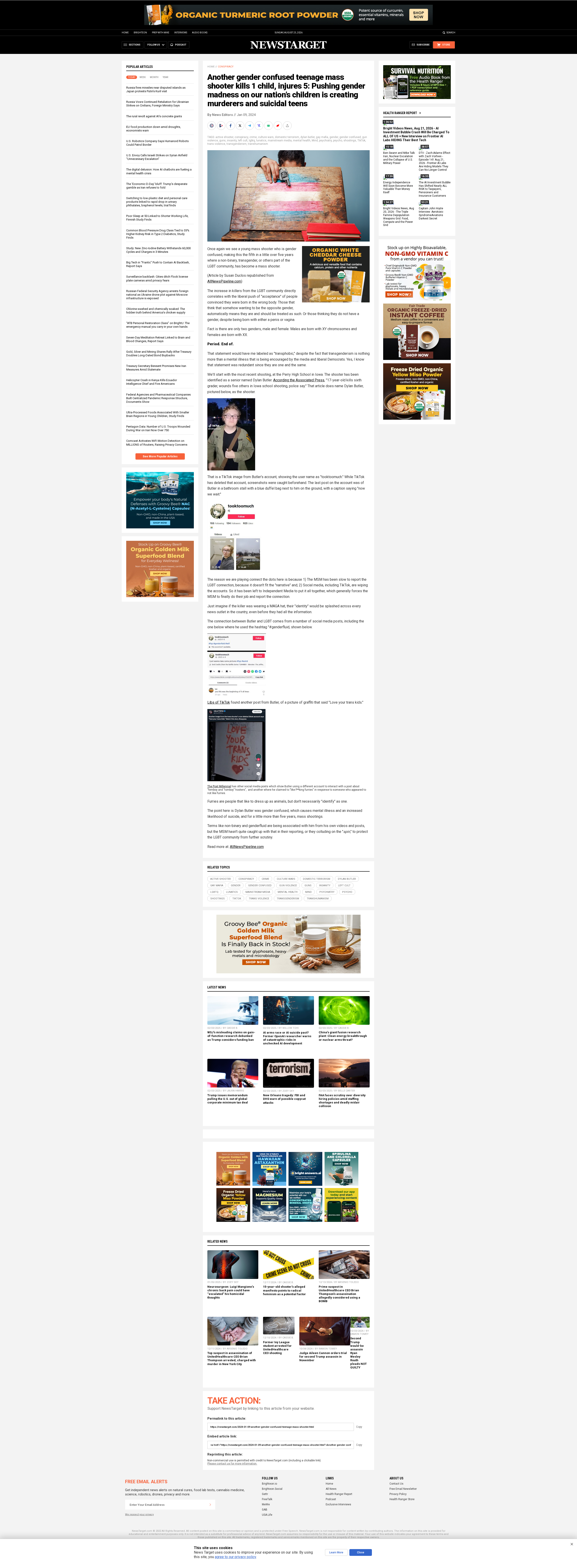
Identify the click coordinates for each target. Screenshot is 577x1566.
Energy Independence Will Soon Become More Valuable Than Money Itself (398, 187)
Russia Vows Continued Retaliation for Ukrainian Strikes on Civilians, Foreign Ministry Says (157, 103)
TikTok (361, 140)
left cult (242, 140)
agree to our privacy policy (235, 1557)
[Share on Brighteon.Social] (212, 125)
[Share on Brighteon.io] (221, 125)
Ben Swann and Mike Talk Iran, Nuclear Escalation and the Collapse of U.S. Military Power (399, 158)
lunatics (261, 140)
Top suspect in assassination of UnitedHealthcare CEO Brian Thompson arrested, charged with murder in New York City (231, 1358)
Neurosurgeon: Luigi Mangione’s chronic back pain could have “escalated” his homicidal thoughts (230, 1292)
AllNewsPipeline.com (224, 281)
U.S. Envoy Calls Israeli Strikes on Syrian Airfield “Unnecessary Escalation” (156, 157)
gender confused (350, 137)
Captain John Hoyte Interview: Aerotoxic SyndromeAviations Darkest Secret (431, 213)
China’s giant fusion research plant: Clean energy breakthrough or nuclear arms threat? (343, 1036)
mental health (301, 140)
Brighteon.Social (272, 1488)
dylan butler (307, 137)
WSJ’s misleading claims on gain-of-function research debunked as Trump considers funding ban (231, 1036)
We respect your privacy (139, 1514)
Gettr (265, 1494)
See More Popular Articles (160, 456)
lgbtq (252, 140)
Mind (315, 140)
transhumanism (258, 143)
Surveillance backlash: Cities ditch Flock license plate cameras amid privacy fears (157, 278)
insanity (232, 140)
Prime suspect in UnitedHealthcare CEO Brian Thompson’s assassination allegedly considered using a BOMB (339, 1294)
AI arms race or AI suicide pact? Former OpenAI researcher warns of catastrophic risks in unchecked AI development (287, 1038)
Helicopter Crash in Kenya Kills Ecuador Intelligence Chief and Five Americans (151, 381)
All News (331, 1488)
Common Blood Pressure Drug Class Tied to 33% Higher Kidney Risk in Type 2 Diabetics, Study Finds (157, 234)
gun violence (288, 885)
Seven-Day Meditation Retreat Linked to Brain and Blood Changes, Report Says (158, 339)
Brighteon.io (269, 1483)
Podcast (331, 1499)
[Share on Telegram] (250, 125)
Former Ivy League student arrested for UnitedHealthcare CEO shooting (277, 1347)
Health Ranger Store (401, 1499)
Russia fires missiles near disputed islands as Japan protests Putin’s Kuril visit (155, 89)
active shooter (224, 137)
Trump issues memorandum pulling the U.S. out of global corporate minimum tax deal (227, 1099)
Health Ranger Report (400, 113)
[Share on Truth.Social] (259, 125)
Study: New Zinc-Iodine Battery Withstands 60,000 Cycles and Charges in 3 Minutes (158, 249)
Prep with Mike (160, 32)
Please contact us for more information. (232, 1463)
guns (222, 140)
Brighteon (140, 32)
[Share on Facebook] (231, 125)
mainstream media (280, 140)
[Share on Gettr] (278, 125)
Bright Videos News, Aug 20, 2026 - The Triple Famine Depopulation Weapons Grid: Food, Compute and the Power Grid (398, 217)
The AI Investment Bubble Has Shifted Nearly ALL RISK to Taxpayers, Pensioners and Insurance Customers (435, 189)
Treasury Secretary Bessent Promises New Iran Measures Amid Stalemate (156, 367)
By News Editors (220, 115)
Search (450, 32)
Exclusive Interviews (338, 1504)
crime (253, 137)
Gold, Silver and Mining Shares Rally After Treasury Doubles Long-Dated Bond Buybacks (158, 353)
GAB (264, 1509)
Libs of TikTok (218, 702)
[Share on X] (240, 125)
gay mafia (322, 137)
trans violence (216, 143)
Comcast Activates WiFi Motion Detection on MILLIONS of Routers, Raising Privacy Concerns (156, 442)
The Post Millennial (219, 786)
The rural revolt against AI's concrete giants (154, 116)
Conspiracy (226, 66)
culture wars (266, 137)
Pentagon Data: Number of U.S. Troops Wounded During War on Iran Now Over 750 (158, 428)
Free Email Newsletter (403, 1488)
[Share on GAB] (269, 125)
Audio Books (199, 32)
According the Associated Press (298, 380)
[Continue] (210, 1505)
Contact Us (396, 1483)
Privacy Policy (398, 1494)
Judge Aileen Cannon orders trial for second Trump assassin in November (323, 1356)
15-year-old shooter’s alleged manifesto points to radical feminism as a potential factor (284, 1290)
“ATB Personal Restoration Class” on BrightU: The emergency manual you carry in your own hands (158, 324)
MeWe (266, 1504)
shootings (349, 140)
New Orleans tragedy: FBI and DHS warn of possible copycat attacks (284, 1099)
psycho (337, 140)
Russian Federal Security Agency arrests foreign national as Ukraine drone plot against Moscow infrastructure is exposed (157, 294)
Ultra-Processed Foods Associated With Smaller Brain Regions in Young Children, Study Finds (157, 414)
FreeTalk (267, 1499)
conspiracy (241, 137)
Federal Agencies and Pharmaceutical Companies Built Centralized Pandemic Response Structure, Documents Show (158, 398)
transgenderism (237, 143)
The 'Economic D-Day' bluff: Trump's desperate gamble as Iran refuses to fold (156, 185)
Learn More (336, 1552)
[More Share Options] (288, 125)
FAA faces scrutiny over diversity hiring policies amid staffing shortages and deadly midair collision (342, 1101)
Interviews (180, 32)
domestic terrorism (287, 137)
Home (125, 32)
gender (334, 137)
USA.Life (267, 1514)
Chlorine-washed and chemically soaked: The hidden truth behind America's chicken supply (155, 310)
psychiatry (325, 140)
